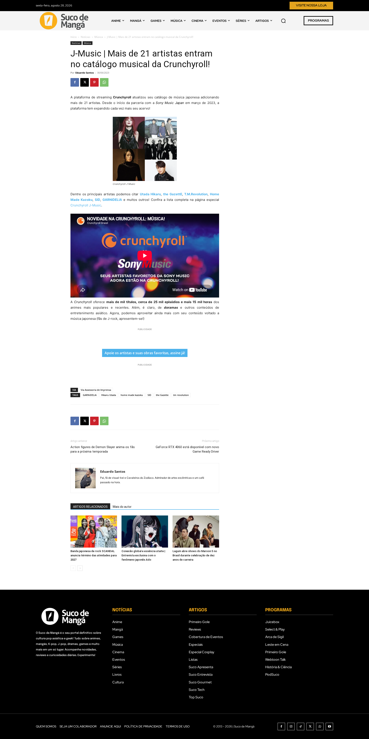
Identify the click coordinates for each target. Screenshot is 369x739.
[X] (84, 82)
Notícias (85, 37)
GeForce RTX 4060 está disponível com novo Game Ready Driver (187, 449)
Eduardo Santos (84, 72)
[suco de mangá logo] (65, 20)
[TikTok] (300, 726)
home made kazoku (132, 395)
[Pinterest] (94, 82)
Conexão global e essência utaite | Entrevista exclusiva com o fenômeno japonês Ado (143, 555)
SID (149, 395)
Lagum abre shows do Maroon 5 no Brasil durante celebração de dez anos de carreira (195, 555)
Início (73, 37)
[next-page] (80, 568)
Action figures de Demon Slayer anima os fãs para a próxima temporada (102, 449)
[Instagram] (291, 726)
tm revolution (181, 395)
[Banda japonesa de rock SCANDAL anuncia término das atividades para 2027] (93, 531)
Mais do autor (122, 506)
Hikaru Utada (108, 395)
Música (98, 37)
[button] (283, 21)
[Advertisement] (145, 338)
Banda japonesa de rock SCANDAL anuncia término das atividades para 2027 (93, 555)
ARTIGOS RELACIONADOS (90, 506)
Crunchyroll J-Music (85, 205)
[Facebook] (74, 82)
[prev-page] (73, 568)
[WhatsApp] (104, 82)
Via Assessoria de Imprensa (96, 389)
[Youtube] (329, 726)
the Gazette (162, 395)
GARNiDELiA (90, 395)
